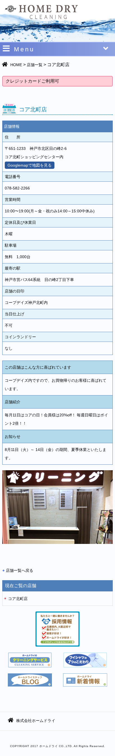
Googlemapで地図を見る (30, 165)
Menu (24, 49)
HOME (16, 65)
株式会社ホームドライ (35, 720)
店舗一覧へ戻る (19, 570)
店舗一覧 (34, 65)
